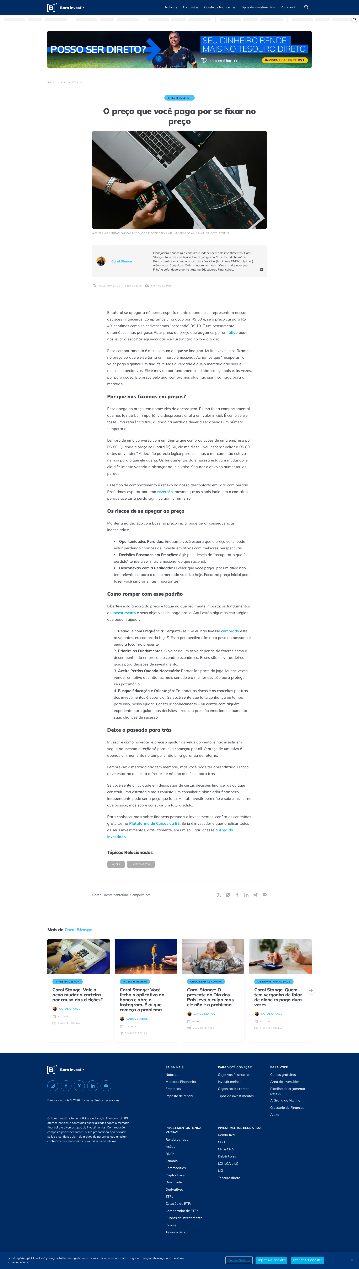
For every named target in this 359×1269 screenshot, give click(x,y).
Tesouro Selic (176, 1232)
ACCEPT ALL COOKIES (307, 1260)
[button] (171, 7)
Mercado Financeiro (181, 1082)
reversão (165, 491)
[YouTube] (106, 1085)
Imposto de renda (179, 1096)
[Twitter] (79, 1085)
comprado (230, 631)
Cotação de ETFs (179, 1203)
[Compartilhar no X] (219, 895)
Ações (116, 864)
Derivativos (174, 1189)
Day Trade (174, 1182)
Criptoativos (175, 1175)
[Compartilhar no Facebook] (237, 895)
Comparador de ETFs (182, 1211)
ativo (233, 332)
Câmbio (172, 1161)
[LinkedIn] (261, 270)
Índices (171, 1225)
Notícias (172, 1074)
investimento (124, 612)
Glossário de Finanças (287, 1107)
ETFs (169, 1196)
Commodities (176, 1168)
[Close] (352, 1260)
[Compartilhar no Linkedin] (246, 895)
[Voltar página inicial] (65, 7)
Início (51, 82)
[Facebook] (66, 1085)
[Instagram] (52, 1085)
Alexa (274, 1114)
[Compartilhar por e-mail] (265, 895)
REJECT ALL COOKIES (271, 1260)
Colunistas (69, 82)
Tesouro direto (229, 1178)
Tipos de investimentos (236, 1096)
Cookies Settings (239, 1260)
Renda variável (177, 1139)
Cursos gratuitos (283, 1074)
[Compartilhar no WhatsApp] (228, 895)
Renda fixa (226, 1135)
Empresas (173, 1089)
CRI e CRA (226, 1149)
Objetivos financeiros (234, 1074)
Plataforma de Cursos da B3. (155, 823)
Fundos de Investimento (184, 1218)
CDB (221, 1142)
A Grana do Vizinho (285, 1100)
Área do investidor (284, 1082)
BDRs (170, 1154)
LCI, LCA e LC (228, 1163)
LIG (220, 1170)
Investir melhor (229, 1082)
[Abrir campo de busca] (307, 7)
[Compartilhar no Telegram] (255, 895)
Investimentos (141, 864)
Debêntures (227, 1156)
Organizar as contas (233, 1089)
